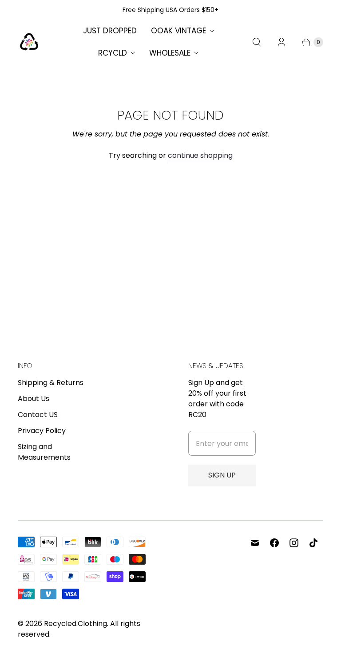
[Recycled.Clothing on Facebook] (274, 543)
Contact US (38, 414)
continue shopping (200, 155)
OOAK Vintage (178, 30)
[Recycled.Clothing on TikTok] (313, 543)
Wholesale (169, 53)
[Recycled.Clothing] (29, 42)
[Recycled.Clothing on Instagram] (294, 543)
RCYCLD (112, 53)
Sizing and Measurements (44, 451)
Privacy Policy (42, 430)
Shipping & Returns (50, 382)
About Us (33, 398)
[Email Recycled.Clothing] (255, 543)
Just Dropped (110, 30)
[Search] (256, 42)
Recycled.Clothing (75, 623)
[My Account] (281, 42)
